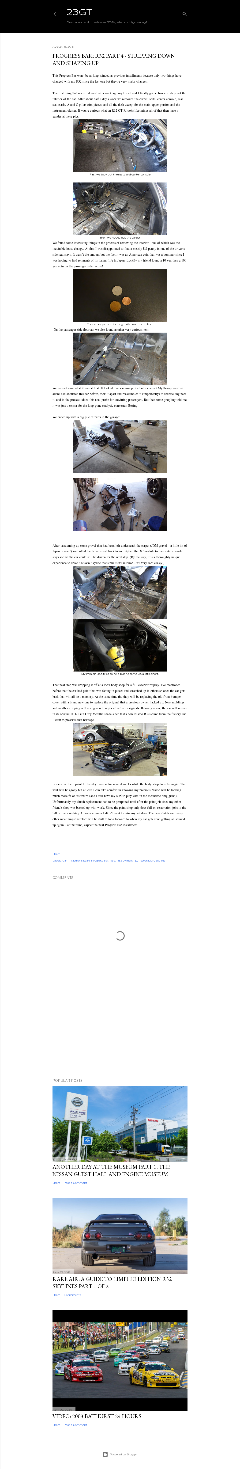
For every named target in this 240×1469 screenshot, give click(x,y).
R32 (112, 860)
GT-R (66, 860)
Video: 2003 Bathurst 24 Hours (96, 1416)
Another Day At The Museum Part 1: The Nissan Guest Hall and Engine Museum (111, 1170)
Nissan (85, 860)
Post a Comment (75, 1182)
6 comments (72, 1295)
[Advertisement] (120, 1034)
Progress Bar (100, 860)
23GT (79, 13)
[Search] (185, 13)
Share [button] (56, 854)
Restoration (146, 860)
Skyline (160, 860)
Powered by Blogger (124, 1454)
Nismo (75, 860)
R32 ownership (127, 860)
